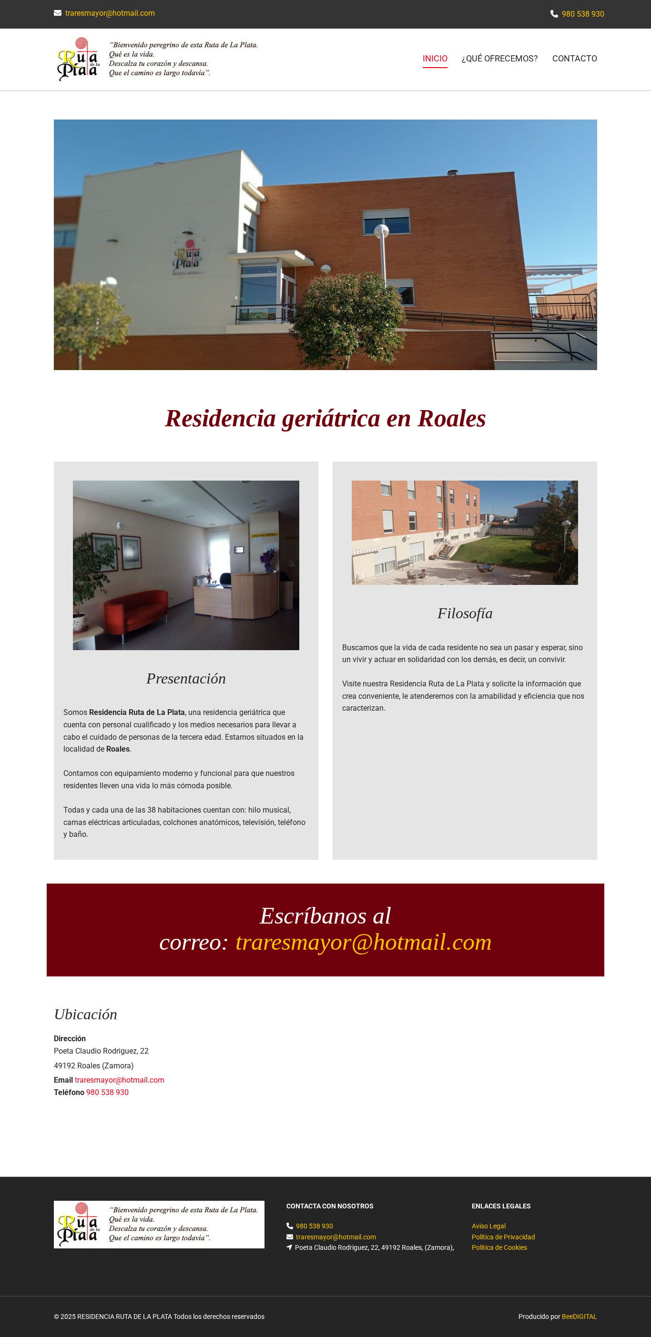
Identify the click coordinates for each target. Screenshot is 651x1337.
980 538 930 (583, 14)
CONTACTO (574, 58)
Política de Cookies (499, 1247)
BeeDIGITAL (579, 1316)
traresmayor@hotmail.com (110, 13)
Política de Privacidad (503, 1237)
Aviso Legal (489, 1226)
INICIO (435, 58)
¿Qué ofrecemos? (500, 58)
